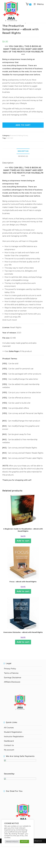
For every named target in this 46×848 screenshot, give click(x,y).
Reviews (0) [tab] (23, 156)
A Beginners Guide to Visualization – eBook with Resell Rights (23, 530)
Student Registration (13, 732)
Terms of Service (11, 673)
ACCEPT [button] (24, 841)
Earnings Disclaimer (12, 678)
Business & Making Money (19, 135)
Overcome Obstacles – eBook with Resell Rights (23, 632)
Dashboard (9, 741)
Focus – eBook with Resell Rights (23, 582)
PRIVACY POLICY (12, 841)
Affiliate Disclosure (12, 682)
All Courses (9, 728)
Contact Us (9, 745)
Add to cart (23, 541)
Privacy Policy (10, 669)
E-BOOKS (9, 138)
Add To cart (23, 125)
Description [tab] (23, 151)
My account (9, 750)
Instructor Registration (14, 737)
